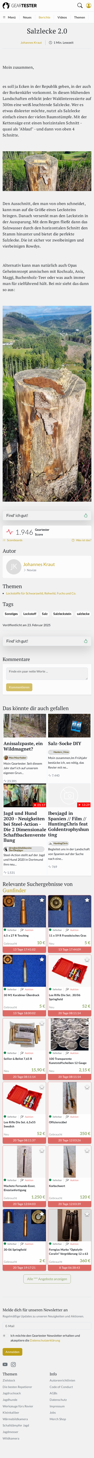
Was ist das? (83, 540)
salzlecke (83, 614)
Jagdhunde (10, 1399)
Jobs (53, 1412)
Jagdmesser (10, 1432)
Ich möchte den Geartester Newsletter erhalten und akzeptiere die (45, 1338)
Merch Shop (58, 1419)
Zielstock (9, 1380)
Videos (62, 17)
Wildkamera (11, 1438)
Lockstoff (29, 614)
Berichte (44, 17)
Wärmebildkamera (15, 1419)
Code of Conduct (61, 1387)
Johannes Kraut (31, 42)
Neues (27, 17)
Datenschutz (58, 1399)
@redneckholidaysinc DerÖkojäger (20, 849)
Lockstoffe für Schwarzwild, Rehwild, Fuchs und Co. (41, 593)
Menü (12, 17)
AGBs (53, 1393)
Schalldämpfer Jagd (16, 1425)
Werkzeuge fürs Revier (18, 1406)
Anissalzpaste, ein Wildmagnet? (23, 746)
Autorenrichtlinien (62, 1380)
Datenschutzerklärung (45, 1340)
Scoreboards (14, 540)
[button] (88, 5)
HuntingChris (61, 843)
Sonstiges (11, 614)
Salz (45, 614)
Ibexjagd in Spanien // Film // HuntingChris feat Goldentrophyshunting (68, 824)
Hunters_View (61, 752)
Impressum (57, 1406)
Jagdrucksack (12, 1393)
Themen (79, 17)
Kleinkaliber (11, 1412)
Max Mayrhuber (17, 757)
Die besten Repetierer (17, 1387)
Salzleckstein (62, 614)
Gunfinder (14, 890)
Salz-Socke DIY (64, 743)
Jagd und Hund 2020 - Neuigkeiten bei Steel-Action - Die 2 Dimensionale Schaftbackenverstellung (24, 827)
